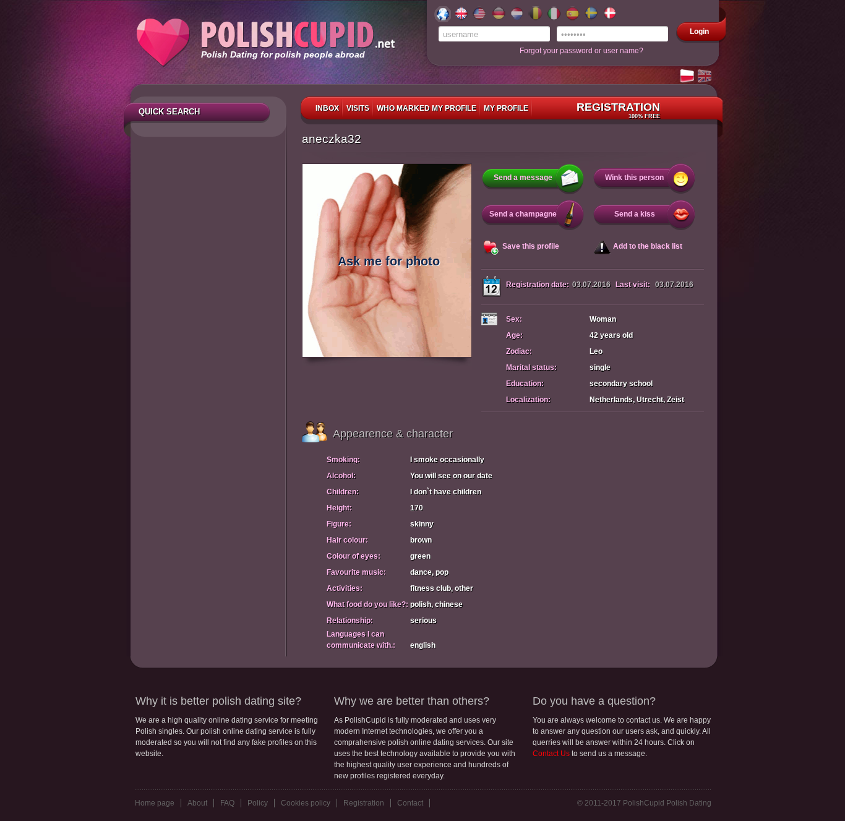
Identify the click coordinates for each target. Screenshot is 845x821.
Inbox (327, 108)
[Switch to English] (705, 76)
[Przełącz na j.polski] (688, 76)
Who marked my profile (426, 108)
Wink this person (634, 177)
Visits (357, 108)
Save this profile (530, 246)
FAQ (227, 803)
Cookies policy (305, 803)
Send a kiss (634, 214)
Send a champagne (523, 214)
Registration (618, 110)
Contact (410, 803)
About (197, 803)
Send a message (523, 177)
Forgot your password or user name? (581, 50)
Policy (257, 803)
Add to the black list (647, 246)
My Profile (506, 108)
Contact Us (551, 753)
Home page (154, 803)
